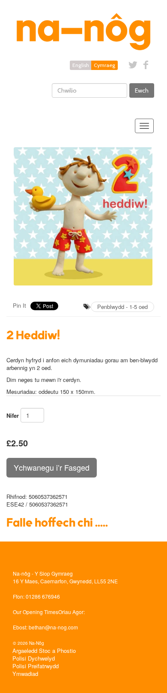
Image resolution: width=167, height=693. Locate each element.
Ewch (142, 90)
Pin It (19, 305)
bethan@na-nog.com (53, 627)
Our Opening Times (35, 611)
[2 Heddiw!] (83, 216)
